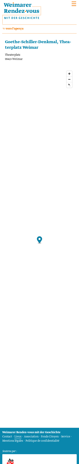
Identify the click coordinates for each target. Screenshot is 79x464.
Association (31, 437)
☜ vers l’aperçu (13, 29)
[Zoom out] (69, 79)
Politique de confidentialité (42, 441)
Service (65, 437)
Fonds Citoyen (50, 437)
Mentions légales (12, 441)
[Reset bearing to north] (69, 85)
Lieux (17, 437)
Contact (7, 437)
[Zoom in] (69, 73)
